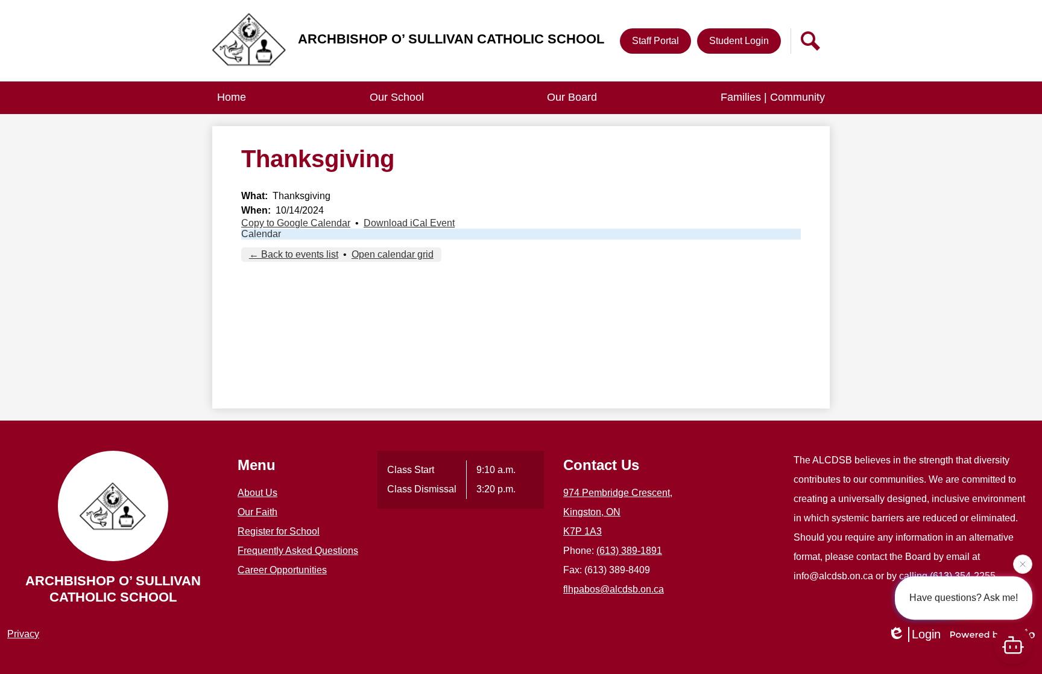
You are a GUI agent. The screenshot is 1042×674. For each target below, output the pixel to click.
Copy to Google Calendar (295, 223)
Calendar (261, 234)
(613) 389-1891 (629, 550)
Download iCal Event (409, 223)
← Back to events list (293, 254)
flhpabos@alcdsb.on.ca (613, 589)
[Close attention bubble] (1022, 563)
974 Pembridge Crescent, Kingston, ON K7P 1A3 (617, 512)
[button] (397, 97)
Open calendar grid (393, 254)
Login (926, 634)
